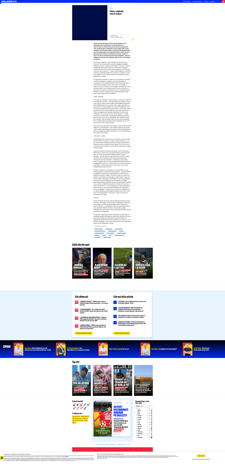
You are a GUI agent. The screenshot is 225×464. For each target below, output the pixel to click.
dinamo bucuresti (77, 418)
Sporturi (206, 1)
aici (28, 459)
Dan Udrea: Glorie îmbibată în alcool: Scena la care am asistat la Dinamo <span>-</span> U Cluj (35, 349)
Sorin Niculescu (114, 35)
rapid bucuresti (86, 416)
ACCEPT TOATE (201, 455)
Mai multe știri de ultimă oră (84, 333)
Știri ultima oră (81, 296)
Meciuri (142, 406)
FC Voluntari (140, 432)
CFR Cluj (85, 418)
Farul (139, 421)
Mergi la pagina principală (122, 333)
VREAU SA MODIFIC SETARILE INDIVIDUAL (201, 459)
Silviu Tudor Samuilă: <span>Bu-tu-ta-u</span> (119, 349)
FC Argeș (139, 417)
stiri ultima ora (77, 416)
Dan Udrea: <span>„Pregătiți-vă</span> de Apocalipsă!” (161, 349)
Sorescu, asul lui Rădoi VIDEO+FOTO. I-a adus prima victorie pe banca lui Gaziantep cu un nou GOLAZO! (143, 263)
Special (212, 1)
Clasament (138, 406)
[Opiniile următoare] (9, 352)
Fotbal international (197, 1)
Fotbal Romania (186, 1)
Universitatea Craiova (78, 420)
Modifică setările (121, 444)
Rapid (139, 413)
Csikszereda (140, 437)
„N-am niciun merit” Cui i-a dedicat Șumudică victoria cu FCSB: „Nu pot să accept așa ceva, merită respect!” (102, 263)
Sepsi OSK (140, 426)
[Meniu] (223, 1)
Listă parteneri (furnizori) (102, 458)
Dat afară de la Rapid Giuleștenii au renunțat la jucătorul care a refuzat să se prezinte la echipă (131, 316)
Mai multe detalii (65, 456)
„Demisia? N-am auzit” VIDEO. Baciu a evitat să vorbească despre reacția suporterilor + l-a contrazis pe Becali (93, 303)
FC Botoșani (140, 433)
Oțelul (139, 430)
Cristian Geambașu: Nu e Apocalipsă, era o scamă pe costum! (77, 349)
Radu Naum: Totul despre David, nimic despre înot (204, 349)
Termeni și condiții (99, 444)
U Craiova (139, 415)
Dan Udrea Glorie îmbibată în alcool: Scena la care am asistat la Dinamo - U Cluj (131, 302)
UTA (138, 435)
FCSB (139, 412)
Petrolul (139, 424)
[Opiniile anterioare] (4, 352)
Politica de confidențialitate (110, 444)
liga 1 (87, 420)
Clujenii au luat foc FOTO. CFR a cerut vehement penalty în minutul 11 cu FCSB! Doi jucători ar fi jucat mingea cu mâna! (122, 263)
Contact (128, 444)
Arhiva (111, 8)
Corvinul (139, 419)
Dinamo (139, 410)
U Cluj (139, 422)
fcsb (75, 422)
